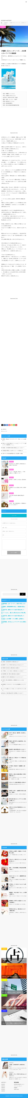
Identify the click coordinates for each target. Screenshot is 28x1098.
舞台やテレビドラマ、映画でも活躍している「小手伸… (17, 888)
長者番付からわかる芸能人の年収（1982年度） (17, 488)
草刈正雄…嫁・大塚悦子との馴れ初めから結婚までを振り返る (17, 464)
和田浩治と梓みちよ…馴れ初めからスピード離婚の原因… (17, 909)
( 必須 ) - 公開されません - (8, 531)
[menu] (26, 2)
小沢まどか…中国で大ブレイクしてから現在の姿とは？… (17, 860)
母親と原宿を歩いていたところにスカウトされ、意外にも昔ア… (17, 803)
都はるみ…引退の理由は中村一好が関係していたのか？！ (13, 693)
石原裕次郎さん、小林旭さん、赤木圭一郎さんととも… (17, 913)
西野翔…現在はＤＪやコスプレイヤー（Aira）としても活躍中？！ (14, 440)
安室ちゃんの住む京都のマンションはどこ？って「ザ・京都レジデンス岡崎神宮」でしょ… (14, 444)
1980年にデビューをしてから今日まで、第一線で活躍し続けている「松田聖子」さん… (18, 1078)
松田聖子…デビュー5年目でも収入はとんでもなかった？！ (13, 664)
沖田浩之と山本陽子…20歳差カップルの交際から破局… (17, 852)
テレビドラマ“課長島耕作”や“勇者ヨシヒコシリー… (17, 744)
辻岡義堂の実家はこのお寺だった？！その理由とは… (13, 450)
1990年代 (4, 1010)
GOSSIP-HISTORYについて (19, 1084)
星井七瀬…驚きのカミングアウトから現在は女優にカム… (17, 799)
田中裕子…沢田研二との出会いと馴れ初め (17, 479)
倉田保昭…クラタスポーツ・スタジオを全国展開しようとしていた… (14, 685)
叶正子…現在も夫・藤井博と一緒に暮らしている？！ (17, 733)
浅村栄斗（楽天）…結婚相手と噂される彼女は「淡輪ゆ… (17, 791)
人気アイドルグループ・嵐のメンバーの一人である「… (17, 897)
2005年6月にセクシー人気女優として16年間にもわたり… (17, 752)
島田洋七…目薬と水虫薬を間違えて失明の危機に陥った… (17, 775)
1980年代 (4, 429)
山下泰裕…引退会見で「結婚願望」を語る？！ (17, 766)
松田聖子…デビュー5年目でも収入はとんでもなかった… (17, 1075)
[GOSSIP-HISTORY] (12, 20)
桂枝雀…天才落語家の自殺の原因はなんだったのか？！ (13, 447)
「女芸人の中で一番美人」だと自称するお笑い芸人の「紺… (17, 762)
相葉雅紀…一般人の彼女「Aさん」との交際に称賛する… (18, 893)
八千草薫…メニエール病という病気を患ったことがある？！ (13, 670)
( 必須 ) (4, 527)
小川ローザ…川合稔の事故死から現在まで (17, 782)
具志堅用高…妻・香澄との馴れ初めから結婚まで (11, 673)
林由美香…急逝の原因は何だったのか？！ (17, 749)
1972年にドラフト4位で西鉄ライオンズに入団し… (17, 904)
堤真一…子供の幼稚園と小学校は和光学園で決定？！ (17, 868)
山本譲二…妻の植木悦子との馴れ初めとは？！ (10, 661)
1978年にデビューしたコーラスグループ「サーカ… (18, 736)
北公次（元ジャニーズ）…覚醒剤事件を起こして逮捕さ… (17, 876)
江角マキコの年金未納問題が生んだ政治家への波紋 (12, 453)
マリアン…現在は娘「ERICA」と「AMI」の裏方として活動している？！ (17, 472)
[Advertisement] (12, 10)
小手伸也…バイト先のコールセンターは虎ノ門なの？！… (17, 885)
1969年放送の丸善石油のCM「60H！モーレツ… (17, 784)
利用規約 (15, 1087)
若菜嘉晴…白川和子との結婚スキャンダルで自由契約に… (17, 901)
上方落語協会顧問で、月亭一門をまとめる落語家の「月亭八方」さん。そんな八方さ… (17, 811)
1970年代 (4, 995)
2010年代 (4, 979)
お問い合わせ (16, 1089)
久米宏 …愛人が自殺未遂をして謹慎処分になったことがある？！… (13, 681)
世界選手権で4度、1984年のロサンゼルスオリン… (17, 769)
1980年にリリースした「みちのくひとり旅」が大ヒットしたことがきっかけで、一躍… (18, 1069)
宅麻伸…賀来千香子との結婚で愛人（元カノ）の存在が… (17, 742)
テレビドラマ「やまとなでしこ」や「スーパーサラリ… (17, 872)
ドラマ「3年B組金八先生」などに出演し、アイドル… (17, 855)
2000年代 (4, 948)
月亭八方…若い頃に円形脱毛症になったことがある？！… (17, 808)
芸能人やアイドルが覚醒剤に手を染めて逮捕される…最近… (17, 880)
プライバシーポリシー (18, 1086)
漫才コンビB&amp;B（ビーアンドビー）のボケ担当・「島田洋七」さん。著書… (17, 778)
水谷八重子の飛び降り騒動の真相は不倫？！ (16, 496)
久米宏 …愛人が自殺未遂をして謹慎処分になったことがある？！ (17, 504)
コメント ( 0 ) (14, 515)
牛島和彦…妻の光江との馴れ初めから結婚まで (10, 667)
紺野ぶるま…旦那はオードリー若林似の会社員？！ (17, 758)
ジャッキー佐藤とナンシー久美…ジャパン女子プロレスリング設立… (14, 689)
